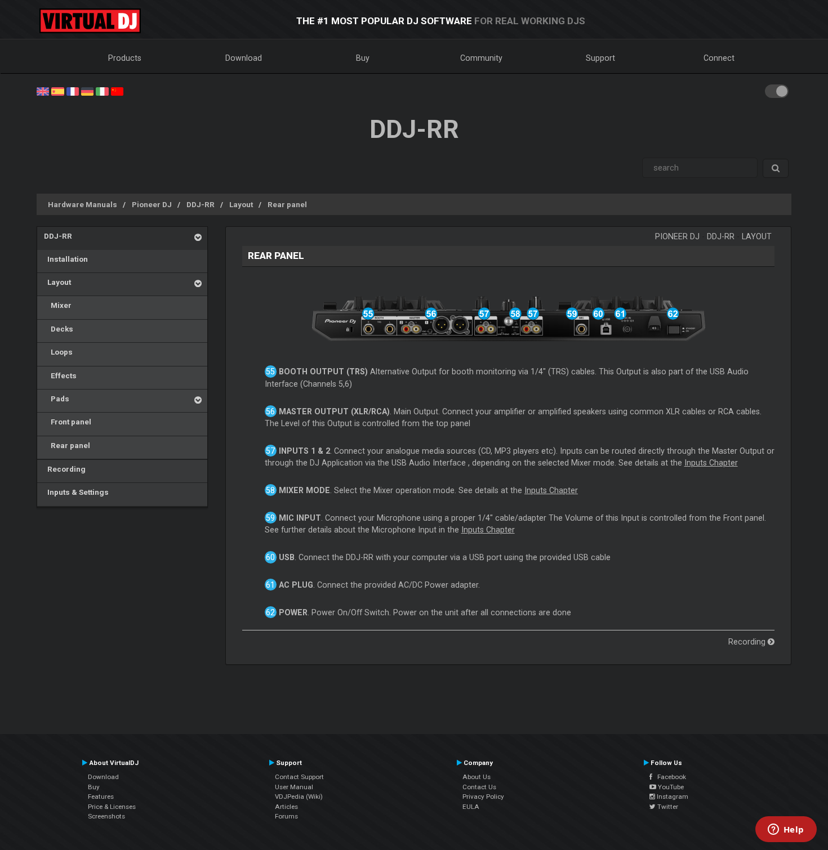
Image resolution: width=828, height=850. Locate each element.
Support (600, 57)
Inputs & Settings (76, 491)
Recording (65, 468)
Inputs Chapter (711, 462)
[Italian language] (102, 91)
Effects (60, 375)
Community (481, 57)
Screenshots (106, 816)
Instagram (671, 796)
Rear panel (287, 204)
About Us (476, 777)
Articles (286, 807)
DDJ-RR (200, 204)
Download (243, 57)
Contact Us (479, 787)
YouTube (670, 787)
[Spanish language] (57, 91)
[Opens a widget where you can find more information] (786, 830)
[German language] (87, 91)
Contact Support (299, 777)
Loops (58, 351)
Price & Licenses (112, 807)
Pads (56, 398)
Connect (719, 57)
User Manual (294, 787)
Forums (286, 816)
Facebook (669, 777)
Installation (66, 258)
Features (101, 796)
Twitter (667, 807)
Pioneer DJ (152, 204)
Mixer (58, 305)
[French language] (72, 91)
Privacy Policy (483, 796)
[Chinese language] (117, 91)
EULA (470, 807)
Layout (241, 204)
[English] (43, 91)
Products (124, 57)
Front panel (67, 421)
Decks (58, 328)
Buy (363, 57)
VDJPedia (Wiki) (299, 796)
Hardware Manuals (82, 204)
